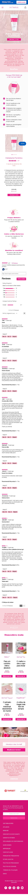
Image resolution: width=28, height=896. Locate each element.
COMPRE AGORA (21, 2)
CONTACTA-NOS (8, 852)
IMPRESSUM (6, 848)
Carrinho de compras (25, 7)
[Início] (14, 7)
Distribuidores (8, 823)
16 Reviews (15, 263)
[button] (21, 606)
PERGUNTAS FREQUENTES (11, 855)
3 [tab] (14, 154)
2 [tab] (13, 154)
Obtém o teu (14, 39)
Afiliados (6, 827)
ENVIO (5, 873)
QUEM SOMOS (7, 845)
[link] (5, 263)
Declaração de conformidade (13, 841)
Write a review (22, 279)
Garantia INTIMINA (9, 837)
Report (14, 336)
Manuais (5, 830)
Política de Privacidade (11, 863)
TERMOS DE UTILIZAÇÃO (10, 870)
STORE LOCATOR (8, 859)
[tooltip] (5, 269)
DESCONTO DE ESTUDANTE (11, 834)
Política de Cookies (9, 866)
